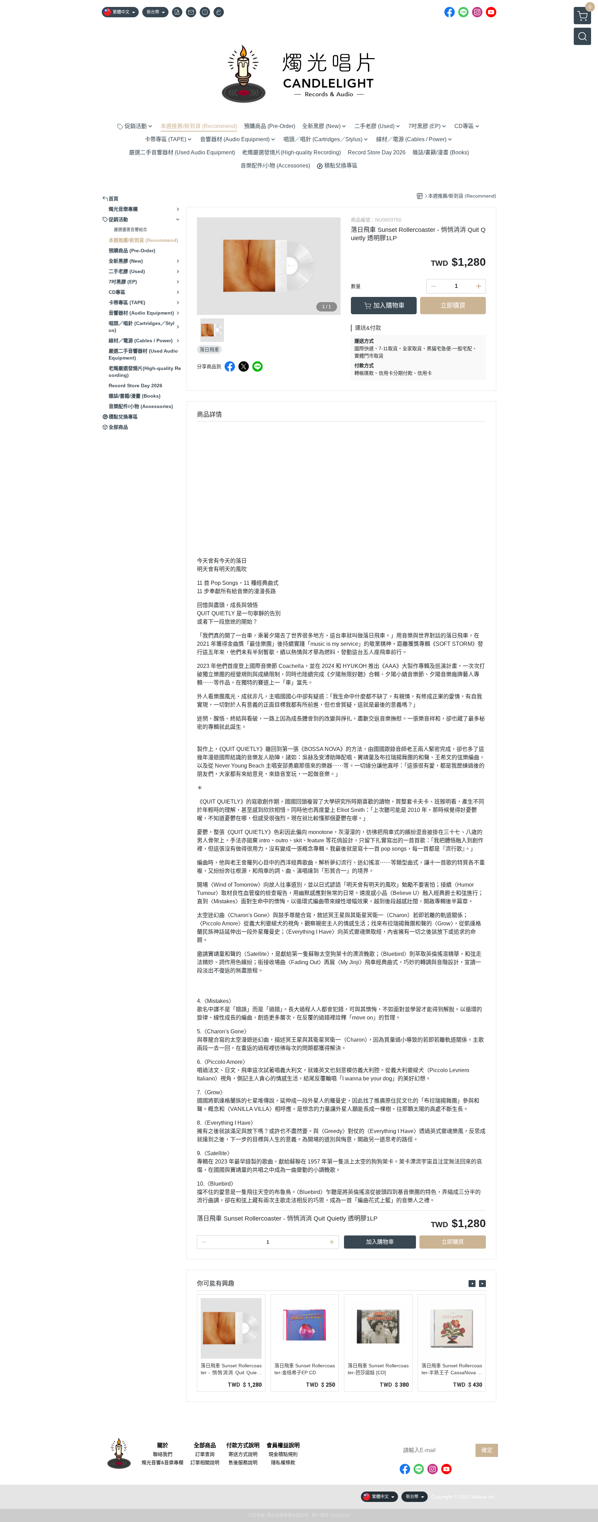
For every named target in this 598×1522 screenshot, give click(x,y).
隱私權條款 (283, 1462)
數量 (356, 286)
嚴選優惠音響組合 (130, 229)
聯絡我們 (162, 1454)
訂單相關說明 (204, 1462)
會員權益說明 (283, 1445)
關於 (162, 1445)
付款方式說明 (243, 1445)
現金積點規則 (283, 1454)
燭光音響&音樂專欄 (162, 1462)
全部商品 (205, 1445)
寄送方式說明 (242, 1454)
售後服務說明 (242, 1462)
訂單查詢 (205, 1454)
